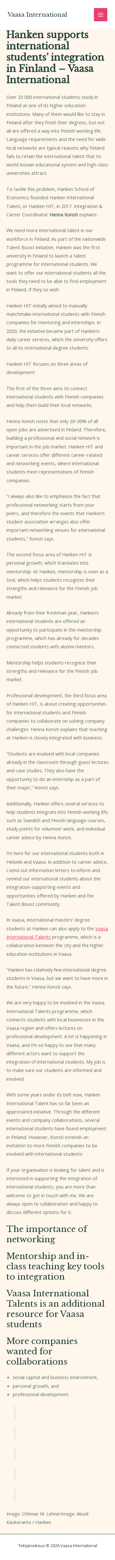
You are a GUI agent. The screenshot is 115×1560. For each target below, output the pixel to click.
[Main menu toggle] (100, 15)
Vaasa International (37, 14)
